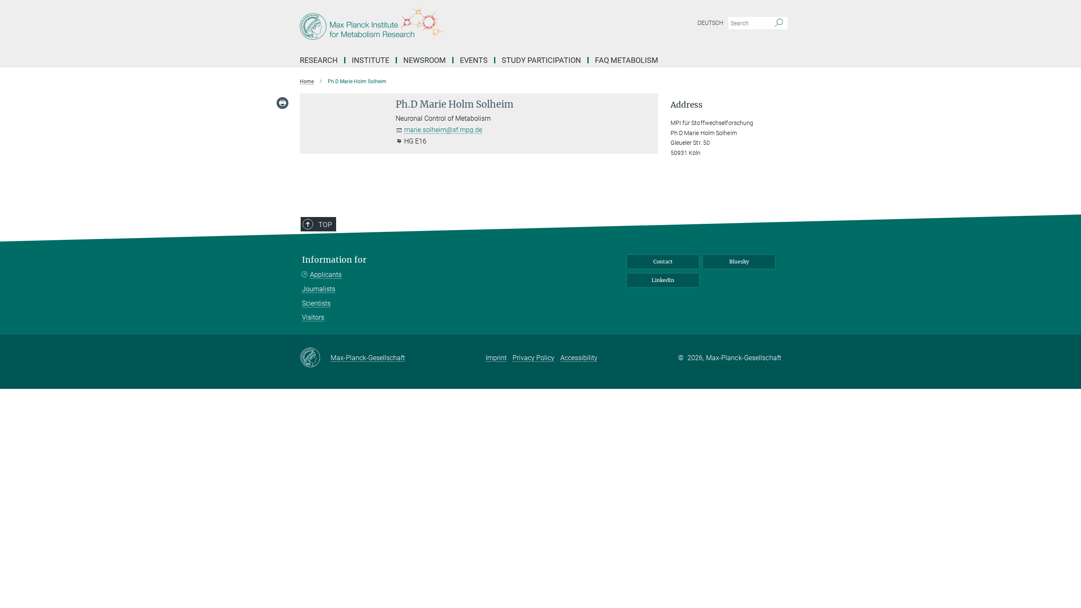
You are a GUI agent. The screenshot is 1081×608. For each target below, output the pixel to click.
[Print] (282, 103)
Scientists (316, 303)
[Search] (779, 23)
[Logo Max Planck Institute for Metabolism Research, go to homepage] (458, 25)
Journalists (318, 289)
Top (325, 224)
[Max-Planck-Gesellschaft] (315, 358)
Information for (334, 260)
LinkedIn (663, 280)
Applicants (326, 275)
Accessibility (579, 358)
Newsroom (424, 60)
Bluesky (739, 261)
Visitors (313, 317)
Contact (663, 261)
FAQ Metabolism (626, 60)
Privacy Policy (533, 358)
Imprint (496, 358)
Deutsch (710, 22)
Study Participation (541, 60)
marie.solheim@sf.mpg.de (443, 130)
